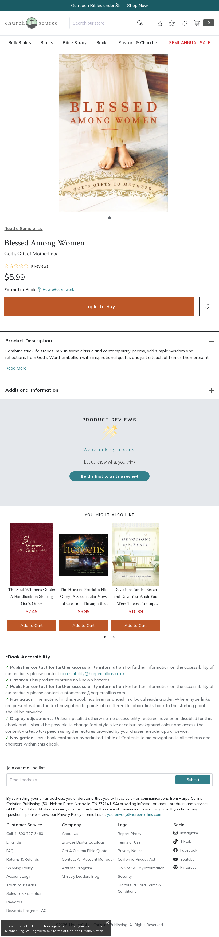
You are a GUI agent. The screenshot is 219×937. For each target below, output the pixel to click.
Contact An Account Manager (88, 859)
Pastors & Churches (138, 42)
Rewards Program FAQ (26, 910)
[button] (109, 217)
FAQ (10, 850)
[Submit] (140, 23)
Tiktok (185, 841)
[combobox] (108, 23)
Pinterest (188, 867)
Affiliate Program (77, 867)
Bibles (47, 42)
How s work (58, 289)
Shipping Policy (19, 867)
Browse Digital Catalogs (83, 842)
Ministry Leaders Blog (80, 876)
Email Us (13, 842)
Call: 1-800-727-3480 (24, 833)
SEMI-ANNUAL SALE (189, 42)
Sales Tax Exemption (24, 893)
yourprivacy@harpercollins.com (134, 814)
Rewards (14, 902)
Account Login (19, 876)
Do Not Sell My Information (141, 867)
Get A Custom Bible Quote (84, 850)
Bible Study (75, 42)
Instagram (189, 832)
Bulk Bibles (20, 42)
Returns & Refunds (22, 859)
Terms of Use (129, 842)
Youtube (187, 859)
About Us (70, 833)
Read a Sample (19, 228)
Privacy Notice (130, 850)
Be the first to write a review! (109, 476)
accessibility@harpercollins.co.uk (92, 673)
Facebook (188, 850)
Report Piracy (129, 833)
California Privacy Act (136, 859)
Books (102, 42)
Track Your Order (21, 885)
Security (125, 876)
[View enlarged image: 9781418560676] (113, 133)
